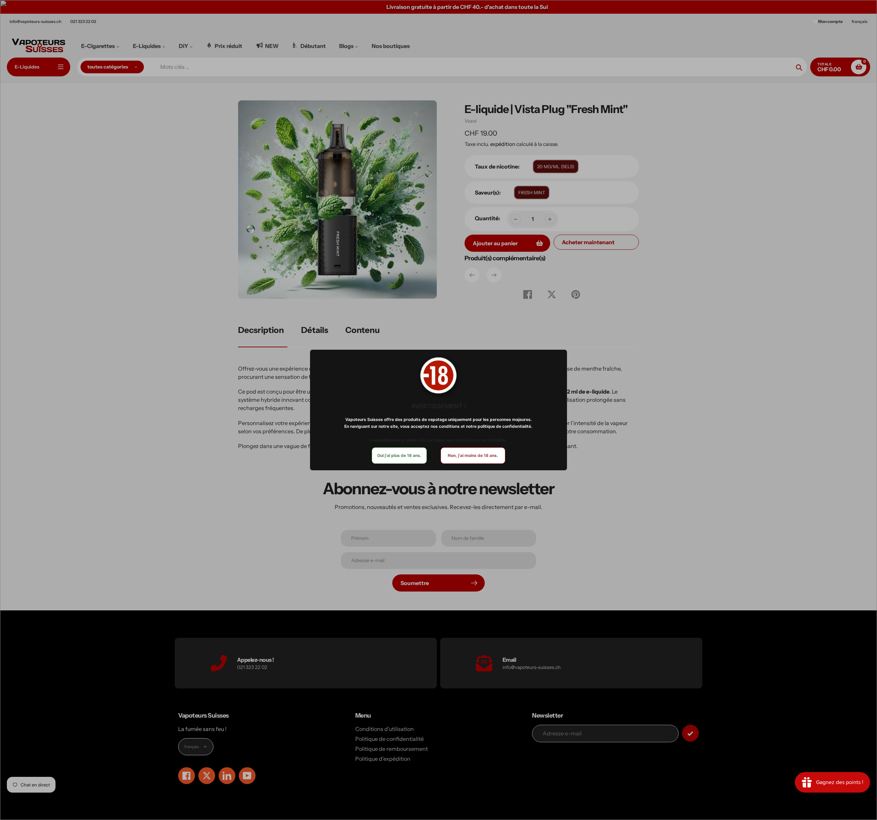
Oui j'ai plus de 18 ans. (399, 455)
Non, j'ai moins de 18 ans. (473, 455)
